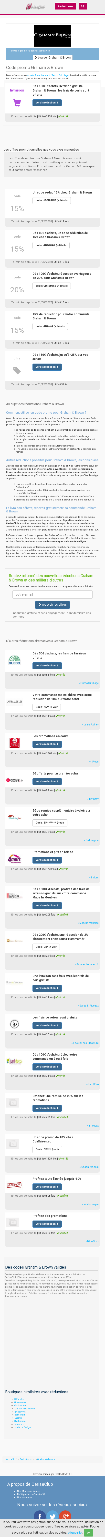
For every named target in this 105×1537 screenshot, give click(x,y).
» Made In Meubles (88, 923)
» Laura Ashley (90, 724)
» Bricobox (93, 1125)
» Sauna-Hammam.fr (87, 964)
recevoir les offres (54, 604)
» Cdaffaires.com (89, 1167)
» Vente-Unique (90, 1204)
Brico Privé (20, 1412)
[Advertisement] (52, 131)
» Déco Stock (92, 1241)
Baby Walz (19, 1415)
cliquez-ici (75, 1532)
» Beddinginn (91, 840)
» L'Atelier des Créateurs (85, 1043)
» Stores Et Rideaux (88, 1005)
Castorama (20, 1421)
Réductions (65, 6)
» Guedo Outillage (89, 683)
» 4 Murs (94, 877)
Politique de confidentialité (31, 1494)
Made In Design (22, 1427)
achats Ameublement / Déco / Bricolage (48, 75)
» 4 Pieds (94, 761)
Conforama (20, 1405)
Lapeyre (18, 1418)
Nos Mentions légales (28, 1491)
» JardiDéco (92, 1084)
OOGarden (19, 1399)
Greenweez (20, 1402)
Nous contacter (25, 1497)
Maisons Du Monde (24, 1408)
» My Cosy (93, 799)
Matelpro (19, 1424)
